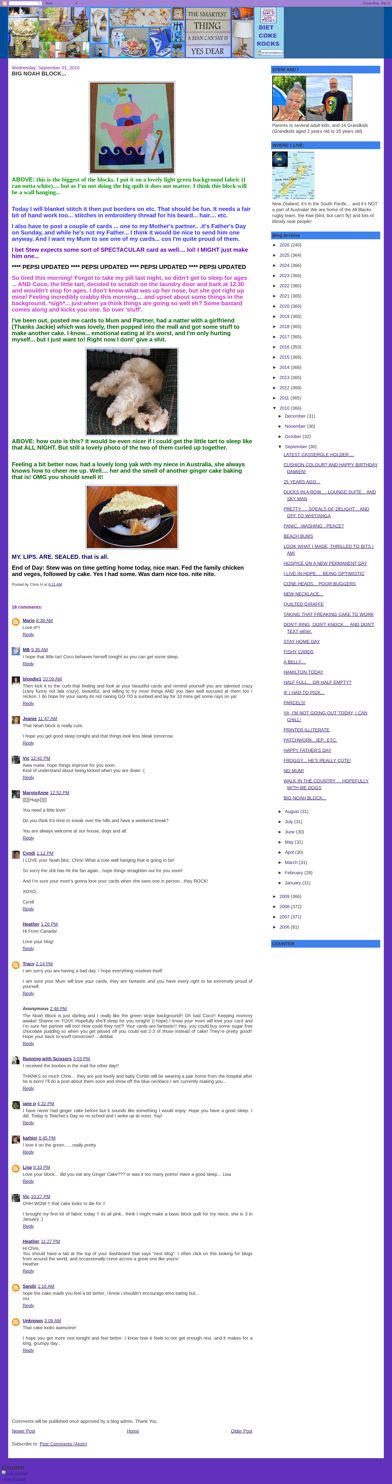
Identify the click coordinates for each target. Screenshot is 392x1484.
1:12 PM (45, 853)
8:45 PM (47, 1137)
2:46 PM (58, 1008)
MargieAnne (36, 792)
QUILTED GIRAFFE (304, 604)
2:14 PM (44, 963)
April (290, 852)
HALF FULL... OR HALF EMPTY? (317, 682)
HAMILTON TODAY (303, 672)
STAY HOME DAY (302, 641)
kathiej (30, 1137)
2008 (285, 906)
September (297, 446)
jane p (29, 1103)
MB (26, 649)
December (296, 416)
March (292, 862)
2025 (285, 255)
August (292, 811)
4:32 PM (45, 1103)
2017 (285, 336)
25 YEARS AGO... (302, 481)
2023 (285, 275)
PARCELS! (294, 702)
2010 (285, 408)
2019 (285, 316)
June (290, 831)
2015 (285, 357)
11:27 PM (50, 1241)
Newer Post (23, 1430)
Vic (26, 758)
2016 (285, 346)
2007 (285, 916)
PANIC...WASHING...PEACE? (314, 525)
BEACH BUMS (298, 536)
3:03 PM (81, 1058)
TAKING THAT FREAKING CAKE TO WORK (329, 614)
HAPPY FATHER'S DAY (307, 750)
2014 (285, 367)
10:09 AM (52, 678)
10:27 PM (40, 1196)
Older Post (241, 1430)
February (294, 872)
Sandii (29, 1286)
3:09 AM (52, 1320)
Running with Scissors (47, 1058)
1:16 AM (46, 1286)
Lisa (27, 1167)
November (296, 426)
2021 (285, 295)
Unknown (33, 1320)
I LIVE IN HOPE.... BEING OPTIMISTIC (324, 573)
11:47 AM (47, 718)
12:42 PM (40, 758)
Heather (31, 924)
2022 (285, 285)
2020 (285, 306)
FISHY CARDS (299, 651)
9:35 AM (39, 649)
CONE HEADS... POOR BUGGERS (320, 583)
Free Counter (15, 1479)
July (289, 821)
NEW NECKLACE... (303, 593)
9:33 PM (41, 1167)
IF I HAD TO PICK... (304, 692)
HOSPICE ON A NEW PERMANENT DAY (325, 563)
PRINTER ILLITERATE (306, 729)
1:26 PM (49, 924)
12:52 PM (59, 792)
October (294, 436)
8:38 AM (44, 620)
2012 (285, 387)
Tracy (28, 963)
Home (133, 1430)
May (290, 842)
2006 (285, 927)
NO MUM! (294, 770)
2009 (285, 896)
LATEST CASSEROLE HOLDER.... (319, 454)
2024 (285, 265)
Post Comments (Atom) (63, 1443)
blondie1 (32, 678)
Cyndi (29, 853)
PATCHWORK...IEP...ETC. (310, 740)
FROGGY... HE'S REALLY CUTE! (317, 760)
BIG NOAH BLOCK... (39, 73)
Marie (29, 620)
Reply (28, 634)
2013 (285, 377)
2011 (284, 397)
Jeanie (30, 718)
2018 (285, 326)
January (293, 882)
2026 (285, 244)
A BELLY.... (295, 661)
